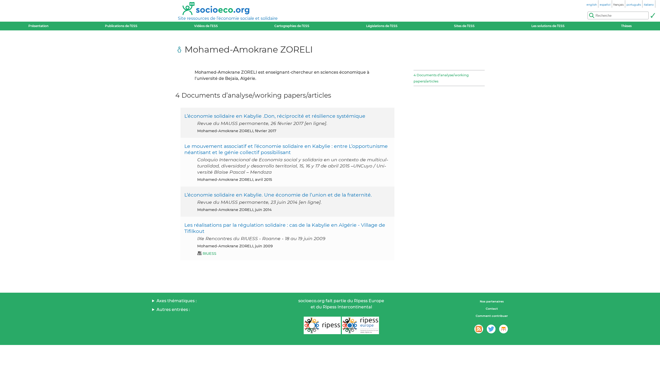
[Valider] (652, 15)
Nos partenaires (492, 301)
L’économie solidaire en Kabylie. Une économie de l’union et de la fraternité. (278, 195)
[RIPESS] (322, 325)
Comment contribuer (492, 316)
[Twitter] (491, 329)
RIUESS (209, 253)
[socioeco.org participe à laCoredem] (503, 329)
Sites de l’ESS (464, 26)
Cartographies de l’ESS (291, 26)
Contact (492, 308)
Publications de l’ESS (121, 26)
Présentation (38, 26)
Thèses (626, 26)
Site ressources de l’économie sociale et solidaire (228, 18)
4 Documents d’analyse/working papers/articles (441, 78)
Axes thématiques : (176, 300)
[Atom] (478, 329)
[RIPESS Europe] (360, 325)
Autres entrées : (173, 309)
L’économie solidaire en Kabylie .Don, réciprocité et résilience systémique (274, 116)
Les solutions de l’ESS (548, 26)
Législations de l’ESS (382, 26)
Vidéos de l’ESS (206, 26)
